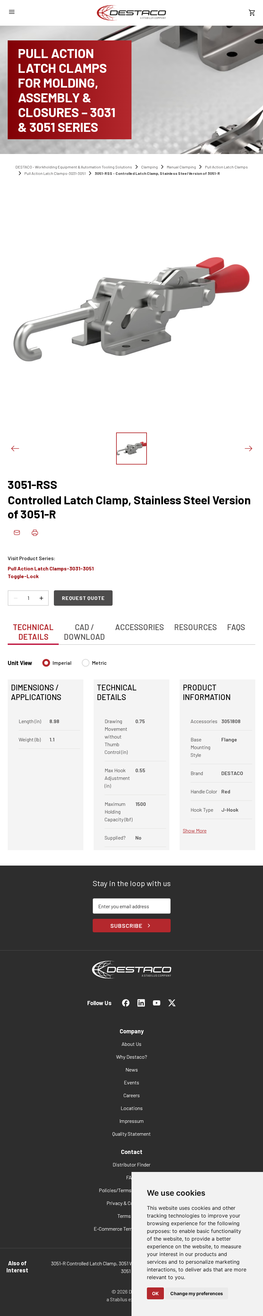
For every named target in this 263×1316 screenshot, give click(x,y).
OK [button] (155, 1293)
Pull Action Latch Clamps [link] (226, 167)
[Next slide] (248, 448)
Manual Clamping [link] (181, 167)
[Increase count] (41, 598)
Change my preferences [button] (196, 1293)
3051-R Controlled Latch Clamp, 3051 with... (97, 1263)
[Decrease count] (15, 598)
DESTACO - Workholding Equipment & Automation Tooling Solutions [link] (73, 167)
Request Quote (83, 598)
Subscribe (126, 925)
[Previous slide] (14, 448)
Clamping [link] (149, 167)
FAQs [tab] (236, 627)
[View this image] (131, 448)
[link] (131, 13)
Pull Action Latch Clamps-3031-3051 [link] (55, 173)
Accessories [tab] (139, 627)
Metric (99, 663)
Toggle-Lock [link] (23, 576)
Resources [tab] (195, 627)
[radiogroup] (74, 665)
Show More (195, 830)
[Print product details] (35, 532)
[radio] (46, 663)
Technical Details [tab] (33, 631)
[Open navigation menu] (11, 12)
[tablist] (131, 628)
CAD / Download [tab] (84, 631)
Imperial (62, 663)
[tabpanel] (131, 750)
